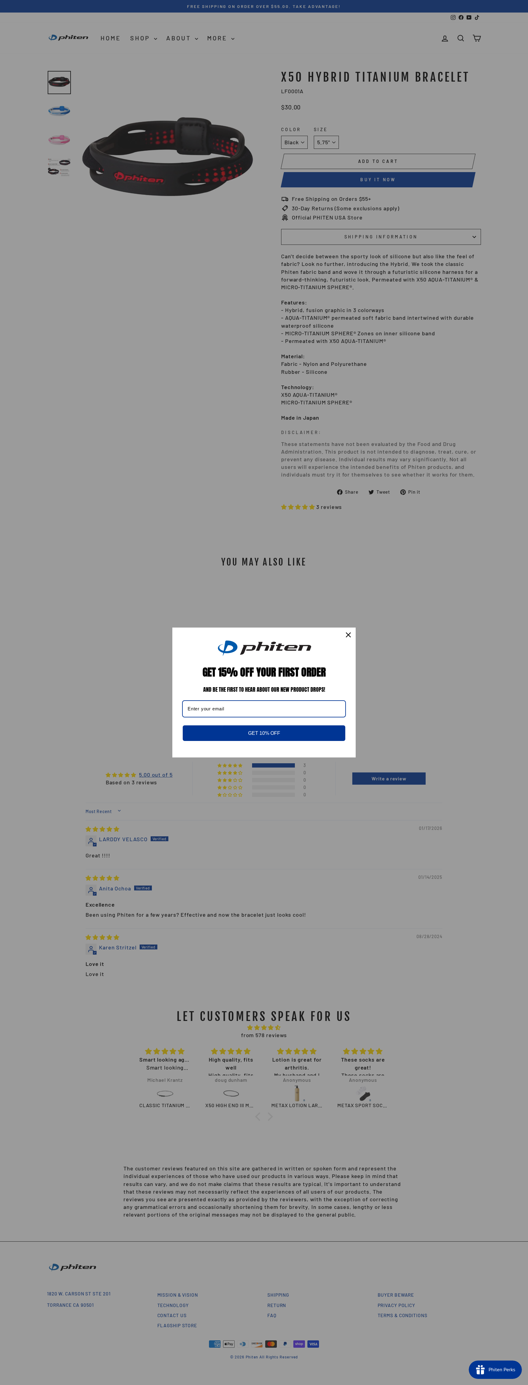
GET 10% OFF (264, 733)
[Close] (348, 635)
